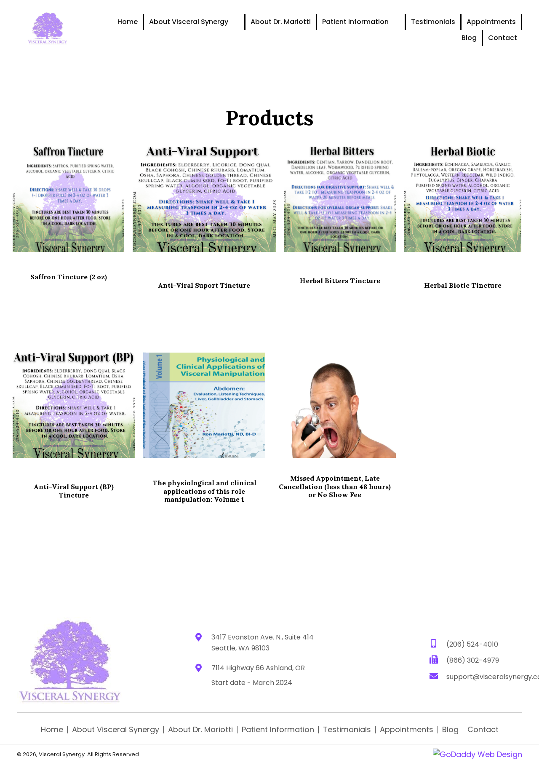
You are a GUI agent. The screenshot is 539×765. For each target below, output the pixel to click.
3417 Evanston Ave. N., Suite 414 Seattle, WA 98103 (262, 642)
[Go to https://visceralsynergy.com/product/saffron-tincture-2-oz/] (68, 199)
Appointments (406, 729)
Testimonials (347, 729)
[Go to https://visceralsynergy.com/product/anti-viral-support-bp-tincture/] (74, 405)
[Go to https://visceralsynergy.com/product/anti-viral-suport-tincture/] (204, 199)
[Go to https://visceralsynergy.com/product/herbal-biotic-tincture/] (462, 199)
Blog (450, 729)
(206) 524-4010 (472, 644)
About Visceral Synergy (115, 729)
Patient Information (278, 729)
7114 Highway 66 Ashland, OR (258, 668)
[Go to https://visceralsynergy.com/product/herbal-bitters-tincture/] (340, 199)
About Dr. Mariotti (200, 729)
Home (52, 729)
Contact (483, 729)
